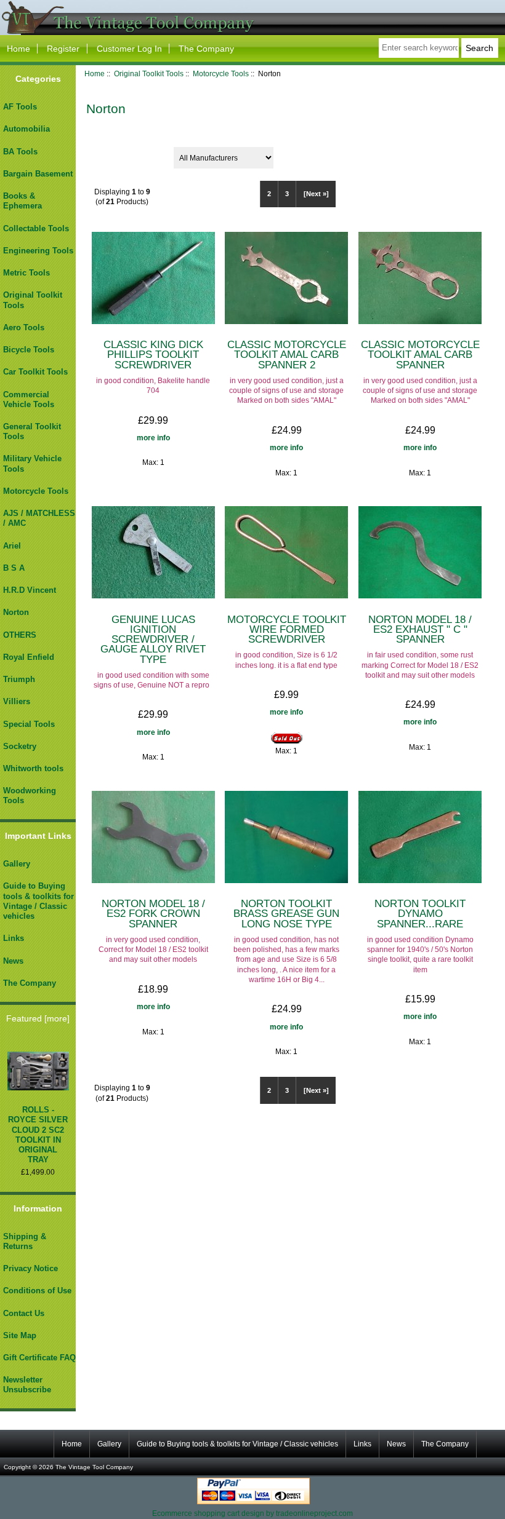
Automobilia (26, 128)
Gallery (16, 863)
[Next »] (316, 193)
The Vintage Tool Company (94, 1467)
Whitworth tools (33, 768)
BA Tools (20, 151)
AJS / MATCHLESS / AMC (39, 518)
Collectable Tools (36, 228)
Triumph (19, 679)
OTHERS (19, 635)
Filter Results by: (121, 153)
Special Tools (29, 724)
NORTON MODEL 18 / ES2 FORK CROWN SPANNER (153, 913)
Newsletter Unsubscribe (27, 1384)
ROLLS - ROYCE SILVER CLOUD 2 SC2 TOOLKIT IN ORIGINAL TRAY (38, 1134)
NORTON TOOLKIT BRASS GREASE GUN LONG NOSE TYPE (286, 913)
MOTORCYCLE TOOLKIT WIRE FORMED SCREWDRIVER (286, 629)
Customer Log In (129, 49)
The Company (206, 49)
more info (153, 438)
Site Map (19, 1335)
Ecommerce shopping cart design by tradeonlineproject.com (252, 1513)
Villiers (16, 701)
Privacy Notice (30, 1268)
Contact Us (23, 1313)
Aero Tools (23, 327)
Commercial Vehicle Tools (28, 399)
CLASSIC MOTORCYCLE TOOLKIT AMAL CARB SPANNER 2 (286, 354)
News (13, 961)
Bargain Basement (38, 173)
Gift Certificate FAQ (39, 1357)
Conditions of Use (37, 1290)
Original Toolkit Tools (149, 73)
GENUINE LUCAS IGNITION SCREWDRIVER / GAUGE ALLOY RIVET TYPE (153, 639)
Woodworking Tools (29, 795)
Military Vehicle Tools (32, 463)
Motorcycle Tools (221, 73)
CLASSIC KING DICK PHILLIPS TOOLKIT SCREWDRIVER (153, 354)
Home (18, 49)
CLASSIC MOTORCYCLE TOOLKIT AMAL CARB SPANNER (420, 354)
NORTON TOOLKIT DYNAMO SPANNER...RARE (420, 913)
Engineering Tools (38, 250)
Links (13, 938)
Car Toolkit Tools (35, 371)
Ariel (12, 545)
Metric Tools (26, 272)
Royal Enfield (28, 657)
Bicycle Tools (28, 349)
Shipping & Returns (24, 1241)
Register (63, 49)
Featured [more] (38, 1018)
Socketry (19, 746)
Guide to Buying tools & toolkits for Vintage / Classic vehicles (38, 901)
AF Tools (20, 106)
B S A (14, 568)
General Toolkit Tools (32, 431)
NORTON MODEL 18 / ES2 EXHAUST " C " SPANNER (420, 629)
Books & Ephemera (22, 200)
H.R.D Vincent (29, 590)
